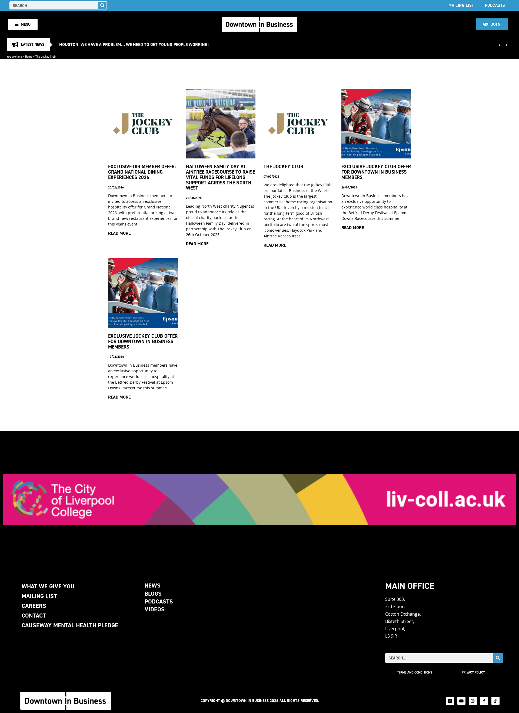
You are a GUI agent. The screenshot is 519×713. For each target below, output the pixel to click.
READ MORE (119, 233)
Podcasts (495, 5)
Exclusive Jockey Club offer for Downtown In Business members (143, 341)
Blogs (153, 594)
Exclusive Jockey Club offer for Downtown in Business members (376, 171)
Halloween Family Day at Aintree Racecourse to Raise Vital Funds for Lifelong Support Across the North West (220, 177)
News (153, 585)
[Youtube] (461, 701)
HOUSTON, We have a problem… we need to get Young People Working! (134, 44)
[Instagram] (473, 701)
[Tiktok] (495, 701)
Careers (34, 606)
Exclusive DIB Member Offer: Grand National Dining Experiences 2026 (142, 171)
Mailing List (461, 5)
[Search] (102, 5)
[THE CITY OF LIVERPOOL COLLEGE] (259, 499)
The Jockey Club (283, 166)
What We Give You (48, 586)
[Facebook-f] (484, 701)
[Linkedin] (450, 701)
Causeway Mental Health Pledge (70, 625)
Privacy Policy (473, 672)
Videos (155, 609)
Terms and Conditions (414, 672)
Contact (34, 615)
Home (28, 56)
